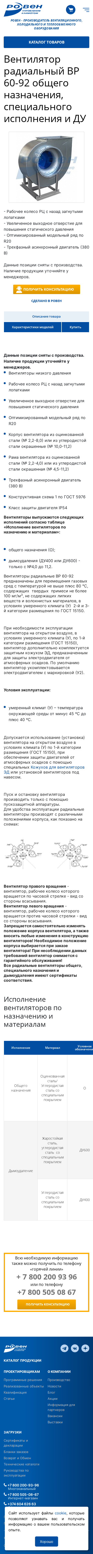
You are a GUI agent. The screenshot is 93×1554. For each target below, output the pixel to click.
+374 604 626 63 (21, 1504)
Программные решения (23, 1380)
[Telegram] (64, 1348)
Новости (54, 1386)
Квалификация (15, 1392)
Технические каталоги (21, 1464)
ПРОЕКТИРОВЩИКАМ (22, 1372)
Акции (53, 1399)
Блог (51, 1392)
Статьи (9, 1399)
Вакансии (55, 1416)
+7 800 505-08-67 (23, 1494)
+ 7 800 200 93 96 (46, 1276)
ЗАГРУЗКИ (13, 1432)
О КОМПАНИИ (59, 1372)
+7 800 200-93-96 (23, 1485)
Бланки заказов (16, 1452)
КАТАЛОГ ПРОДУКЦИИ (22, 1360)
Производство (59, 1380)
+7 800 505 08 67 (46, 1292)
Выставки (55, 1422)
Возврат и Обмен (17, 1458)
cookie (60, 1513)
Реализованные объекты (24, 1386)
